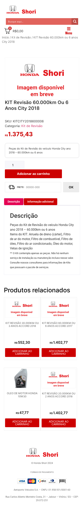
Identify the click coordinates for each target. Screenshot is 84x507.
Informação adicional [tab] (40, 201)
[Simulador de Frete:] (33, 187)
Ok (71, 187)
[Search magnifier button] (74, 21)
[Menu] (69, 29)
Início (5, 37)
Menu (68, 33)
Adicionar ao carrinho (33, 174)
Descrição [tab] (14, 201)
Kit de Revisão (21, 37)
